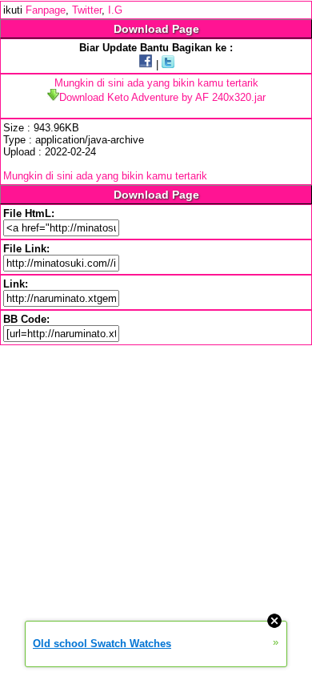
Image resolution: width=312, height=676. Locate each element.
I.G (115, 10)
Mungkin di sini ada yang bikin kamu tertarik (156, 83)
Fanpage (46, 10)
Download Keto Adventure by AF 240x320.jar (162, 97)
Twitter (87, 10)
